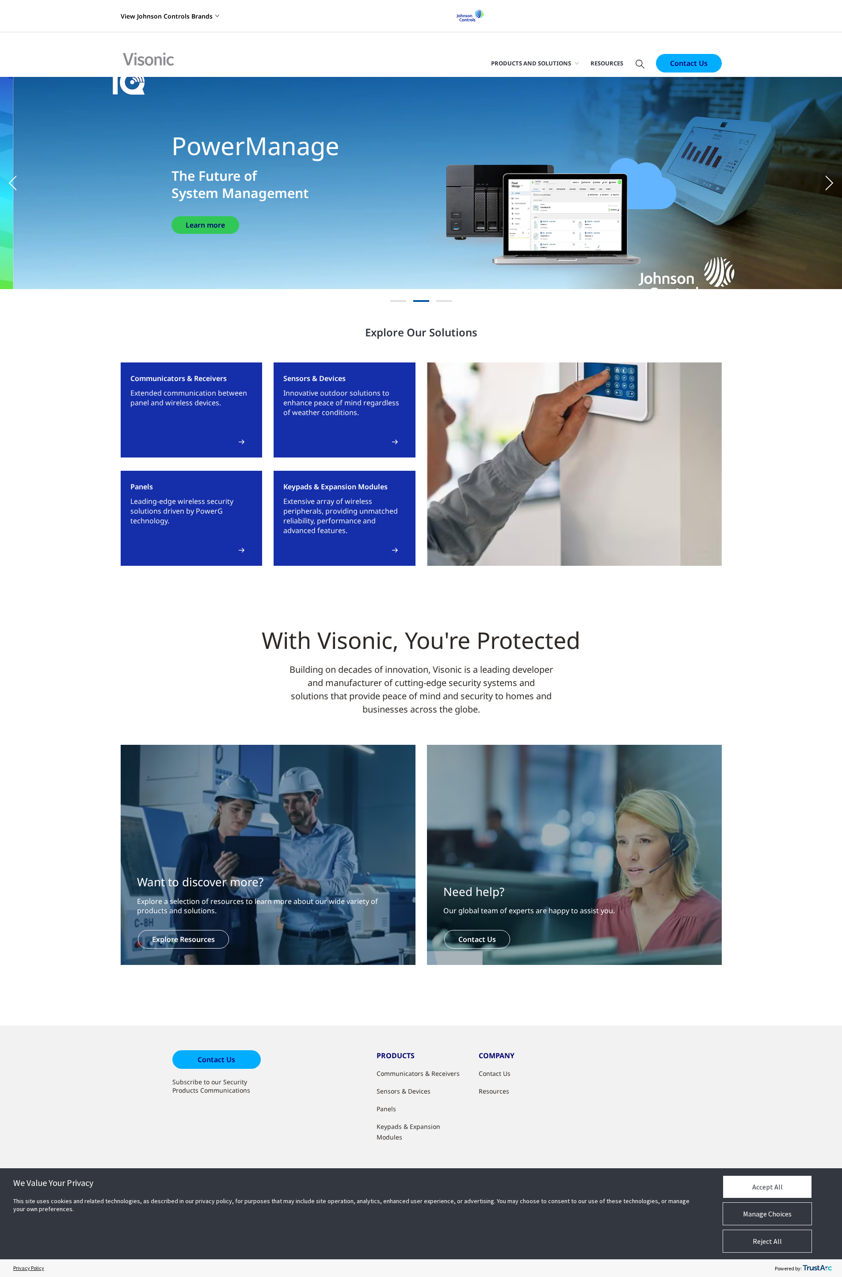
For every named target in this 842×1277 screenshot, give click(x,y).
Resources (607, 63)
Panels (386, 1109)
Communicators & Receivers (418, 1073)
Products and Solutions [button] (531, 63)
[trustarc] (817, 1268)
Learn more (205, 225)
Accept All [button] (767, 1186)
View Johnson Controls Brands (167, 16)
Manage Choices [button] (767, 1213)
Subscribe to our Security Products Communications (211, 1086)
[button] (17, 183)
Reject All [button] (767, 1241)
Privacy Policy (28, 1268)
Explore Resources (183, 939)
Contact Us (689, 63)
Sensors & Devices (404, 1091)
